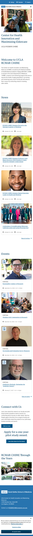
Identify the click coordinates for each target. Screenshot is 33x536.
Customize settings (16, 527)
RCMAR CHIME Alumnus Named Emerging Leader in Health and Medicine (16, 194)
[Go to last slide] (4, 468)
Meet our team (6, 426)
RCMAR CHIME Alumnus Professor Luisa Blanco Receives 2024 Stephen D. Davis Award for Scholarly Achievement (15, 160)
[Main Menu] (31, 7)
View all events (26, 396)
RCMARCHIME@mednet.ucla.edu (18, 508)
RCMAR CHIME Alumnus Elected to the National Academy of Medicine (15, 126)
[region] (16, 526)
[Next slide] (29, 468)
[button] (19, 2)
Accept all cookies (16, 531)
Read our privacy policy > (17, 524)
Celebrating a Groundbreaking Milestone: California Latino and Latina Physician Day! (16, 227)
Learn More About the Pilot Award (16, 441)
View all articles (25, 238)
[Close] (31, 518)
